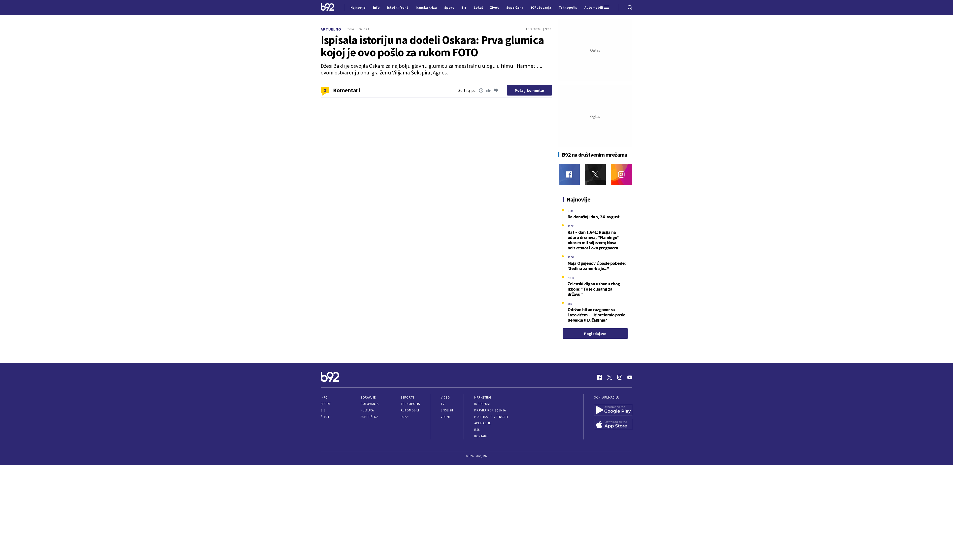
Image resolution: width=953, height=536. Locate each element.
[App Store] (613, 425)
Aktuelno (331, 29)
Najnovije (358, 7)
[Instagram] (621, 174)
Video (445, 397)
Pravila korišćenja (490, 410)
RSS (477, 430)
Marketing (482, 397)
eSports (407, 397)
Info (324, 397)
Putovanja (369, 404)
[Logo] (327, 7)
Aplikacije (482, 423)
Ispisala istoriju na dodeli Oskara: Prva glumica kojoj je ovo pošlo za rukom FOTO (432, 46)
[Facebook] (569, 174)
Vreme (446, 417)
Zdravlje (368, 397)
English (447, 410)
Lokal (405, 417)
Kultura (367, 410)
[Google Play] (613, 410)
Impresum (482, 404)
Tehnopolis (410, 404)
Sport (326, 404)
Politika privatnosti (491, 417)
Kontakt (481, 436)
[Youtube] (629, 377)
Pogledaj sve (595, 333)
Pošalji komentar (529, 90)
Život (325, 417)
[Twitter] (595, 174)
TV (442, 404)
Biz (323, 410)
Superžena (369, 417)
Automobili (410, 410)
